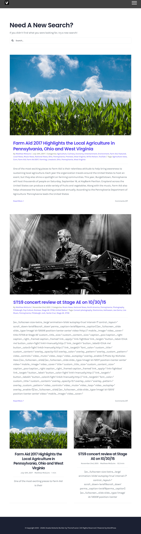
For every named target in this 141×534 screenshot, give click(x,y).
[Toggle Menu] (134, 2)
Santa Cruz (51, 313)
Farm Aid (114, 154)
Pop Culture (28, 310)
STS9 (52, 310)
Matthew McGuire (23, 154)
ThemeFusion (73, 528)
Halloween (107, 310)
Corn (15, 159)
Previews (69, 156)
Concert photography (83, 310)
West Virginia (80, 156)
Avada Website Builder (55, 528)
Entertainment (91, 154)
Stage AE (45, 310)
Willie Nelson (92, 156)
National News (41, 156)
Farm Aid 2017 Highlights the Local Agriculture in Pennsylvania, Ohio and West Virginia (64, 146)
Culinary (71, 154)
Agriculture (62, 154)
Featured (122, 154)
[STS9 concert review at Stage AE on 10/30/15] (70, 254)
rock (43, 313)
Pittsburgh (17, 310)
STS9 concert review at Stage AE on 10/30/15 (59, 302)
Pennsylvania (59, 156)
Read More (17, 201)
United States (61, 310)
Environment (103, 154)
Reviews (37, 310)
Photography (118, 307)
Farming (43, 159)
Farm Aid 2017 (33, 159)
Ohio (50, 156)
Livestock (52, 159)
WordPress (111, 528)
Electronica (98, 310)
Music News (29, 156)
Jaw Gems (117, 310)
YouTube (102, 156)
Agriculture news (119, 156)
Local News (18, 156)
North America (93, 307)
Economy (80, 154)
